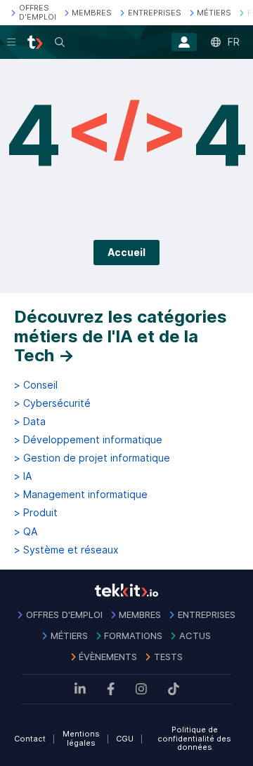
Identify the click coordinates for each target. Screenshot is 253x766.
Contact (30, 739)
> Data (30, 421)
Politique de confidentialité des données (194, 738)
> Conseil (36, 385)
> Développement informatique (88, 439)
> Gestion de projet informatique (92, 458)
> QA (25, 531)
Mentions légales (81, 738)
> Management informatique (81, 494)
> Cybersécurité (52, 403)
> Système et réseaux (66, 550)
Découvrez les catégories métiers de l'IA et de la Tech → (120, 336)
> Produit (36, 512)
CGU (125, 739)
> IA (23, 476)
